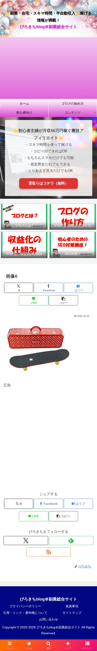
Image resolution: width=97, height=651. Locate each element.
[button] (63, 300)
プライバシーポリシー (25, 606)
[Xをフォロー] (26, 540)
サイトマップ (71, 613)
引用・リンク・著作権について (25, 613)
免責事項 (72, 606)
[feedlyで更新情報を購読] (71, 540)
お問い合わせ (48, 619)
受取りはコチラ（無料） (48, 183)
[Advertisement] (48, 68)
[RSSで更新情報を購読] (48, 551)
